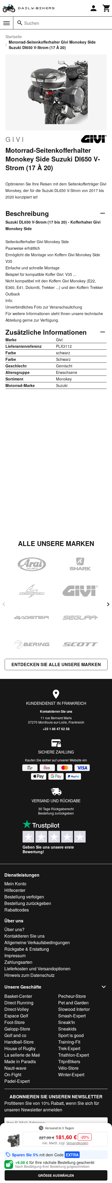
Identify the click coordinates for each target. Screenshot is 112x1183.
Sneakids (67, 1029)
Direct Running (18, 1002)
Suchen (31, 23)
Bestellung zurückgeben (56, 813)
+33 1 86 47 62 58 (56, 728)
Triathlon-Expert (73, 1055)
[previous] (4, 604)
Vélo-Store (68, 1068)
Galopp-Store (17, 1029)
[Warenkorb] (106, 8)
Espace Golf (16, 1016)
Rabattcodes (16, 910)
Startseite (13, 36)
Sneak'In (66, 1022)
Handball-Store (19, 1042)
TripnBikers (69, 1061)
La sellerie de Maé (22, 1055)
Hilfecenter (14, 890)
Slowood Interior (74, 1009)
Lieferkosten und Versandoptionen (37, 968)
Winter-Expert (71, 1074)
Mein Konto (15, 883)
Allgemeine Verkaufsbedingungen (37, 942)
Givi (15, 139)
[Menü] (6, 23)
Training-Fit (69, 1042)
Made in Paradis (20, 1061)
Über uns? (14, 929)
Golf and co (15, 1035)
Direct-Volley (16, 1009)
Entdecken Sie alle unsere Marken (56, 664)
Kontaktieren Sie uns (56, 711)
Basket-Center (18, 996)
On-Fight (12, 1074)
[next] (108, 604)
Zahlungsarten (18, 962)
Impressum (15, 955)
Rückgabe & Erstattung (26, 949)
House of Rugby (20, 1048)
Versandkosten (77, 1143)
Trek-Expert (69, 1048)
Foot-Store (14, 1022)
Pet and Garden (73, 1002)
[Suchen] (20, 23)
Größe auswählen (56, 1175)
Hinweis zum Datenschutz (29, 975)
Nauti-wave (15, 1068)
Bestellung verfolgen (24, 897)
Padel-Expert (17, 1081)
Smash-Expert (72, 1016)
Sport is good (71, 1035)
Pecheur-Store (72, 996)
